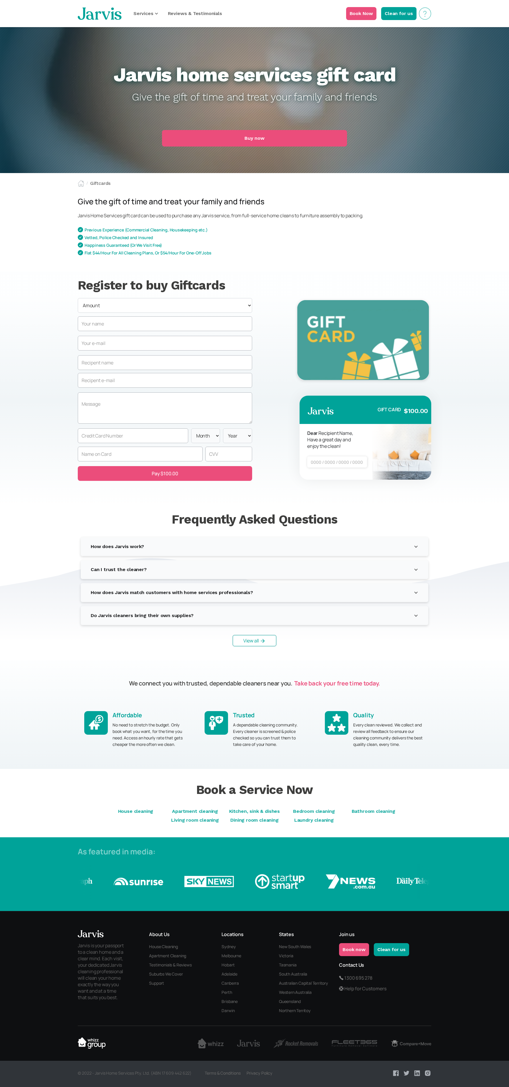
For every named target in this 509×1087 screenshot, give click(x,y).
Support (156, 983)
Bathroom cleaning (373, 811)
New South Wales (295, 946)
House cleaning (135, 811)
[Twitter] (406, 1073)
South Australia (293, 974)
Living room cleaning (195, 820)
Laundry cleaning (314, 820)
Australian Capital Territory (303, 983)
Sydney (229, 946)
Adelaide (229, 974)
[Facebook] (395, 1073)
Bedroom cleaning (314, 811)
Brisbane (230, 1001)
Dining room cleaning (254, 820)
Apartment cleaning (195, 811)
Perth (227, 992)
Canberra (230, 983)
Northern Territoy (295, 1010)
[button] (146, 13)
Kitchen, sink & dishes (254, 811)
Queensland (290, 1001)
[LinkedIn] (417, 1073)
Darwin (228, 1010)
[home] (100, 13)
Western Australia (295, 992)
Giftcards (100, 183)
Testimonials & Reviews (170, 965)
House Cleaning (163, 946)
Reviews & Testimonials (195, 13)
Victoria (286, 955)
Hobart (228, 965)
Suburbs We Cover (166, 974)
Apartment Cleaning (167, 955)
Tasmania (288, 965)
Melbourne (231, 955)
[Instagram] (427, 1073)
